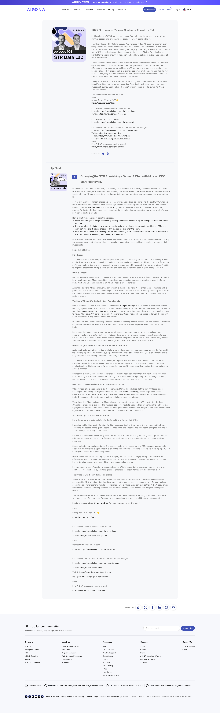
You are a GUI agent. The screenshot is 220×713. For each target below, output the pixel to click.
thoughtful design (127, 305)
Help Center (107, 672)
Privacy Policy (66, 696)
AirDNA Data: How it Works (150, 656)
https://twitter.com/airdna (109, 133)
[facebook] (33, 696)
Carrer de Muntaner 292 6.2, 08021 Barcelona (173, 686)
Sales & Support (188, 646)
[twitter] (29, 696)
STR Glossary (108, 666)
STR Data (28, 646)
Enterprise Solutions (32, 650)
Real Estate (66, 650)
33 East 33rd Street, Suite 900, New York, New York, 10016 (80, 686)
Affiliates (143, 662)
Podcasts (106, 662)
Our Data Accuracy (147, 659)
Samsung (113, 207)
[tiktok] (42, 696)
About (142, 646)
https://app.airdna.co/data (103, 103)
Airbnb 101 (29, 659)
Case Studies (108, 656)
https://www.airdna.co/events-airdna (107, 147)
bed (130, 353)
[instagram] (39, 696)
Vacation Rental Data (111, 675)
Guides (105, 659)
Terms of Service (52, 696)
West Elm (100, 207)
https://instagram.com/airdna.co (115, 138)
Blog (104, 646)
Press (184, 650)
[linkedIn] (26, 696)
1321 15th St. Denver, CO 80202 (130, 686)
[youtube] (36, 696)
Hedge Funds (67, 659)
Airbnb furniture (101, 503)
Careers (143, 650)
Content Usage (92, 696)
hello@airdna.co (35, 685)
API (26, 653)
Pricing (111, 10)
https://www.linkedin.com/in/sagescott (116, 122)
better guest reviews (107, 311)
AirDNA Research (109, 653)
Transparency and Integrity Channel (114, 696)
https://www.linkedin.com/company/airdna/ (118, 130)
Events (143, 653)
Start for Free (149, 10)
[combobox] (188, 9)
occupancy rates (89, 311)
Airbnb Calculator (32, 656)
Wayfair (91, 207)
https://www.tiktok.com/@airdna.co (114, 136)
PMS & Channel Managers (72, 656)
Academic (65, 662)
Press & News (108, 650)
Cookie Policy (78, 696)
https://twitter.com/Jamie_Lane (112, 114)
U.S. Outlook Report (32, 662)
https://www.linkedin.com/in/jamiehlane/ (117, 111)
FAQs (105, 669)
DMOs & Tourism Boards (71, 646)
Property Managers (69, 653)
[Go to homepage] (36, 9)
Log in (177, 10)
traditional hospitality (129, 391)
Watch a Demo (165, 10)
